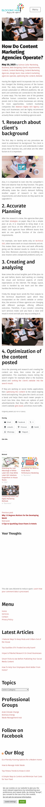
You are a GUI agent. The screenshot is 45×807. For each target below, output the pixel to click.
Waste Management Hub (12, 718)
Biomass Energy (8, 715)
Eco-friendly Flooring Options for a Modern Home (22, 760)
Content (5, 70)
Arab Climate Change (10, 712)
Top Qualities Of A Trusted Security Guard (18, 647)
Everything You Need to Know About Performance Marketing (30, 470)
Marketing (34, 65)
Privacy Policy (7, 619)
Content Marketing (16, 70)
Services (5, 614)
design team (15, 73)
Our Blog (14, 753)
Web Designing (16, 67)
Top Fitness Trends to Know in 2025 (16, 771)
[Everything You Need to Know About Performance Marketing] (30, 462)
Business (5, 67)
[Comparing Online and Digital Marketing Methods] (10, 490)
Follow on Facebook (12, 733)
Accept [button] (22, 802)
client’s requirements (31, 67)
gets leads (19, 406)
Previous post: (20, 515)
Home (4, 611)
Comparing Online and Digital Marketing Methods (10, 498)
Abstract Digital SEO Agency (27, 107)
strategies (14, 221)
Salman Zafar (23, 65)
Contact (5, 617)
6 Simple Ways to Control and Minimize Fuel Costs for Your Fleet (22, 777)
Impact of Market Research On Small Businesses (21, 653)
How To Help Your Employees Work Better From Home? (21, 668)
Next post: (19, 522)
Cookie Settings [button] (10, 802)
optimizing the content (26, 76)
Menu (35, 9)
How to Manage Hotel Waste (13, 765)
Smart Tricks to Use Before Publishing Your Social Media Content (22, 660)
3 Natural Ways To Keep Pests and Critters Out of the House (21, 640)
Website (39, 76)
